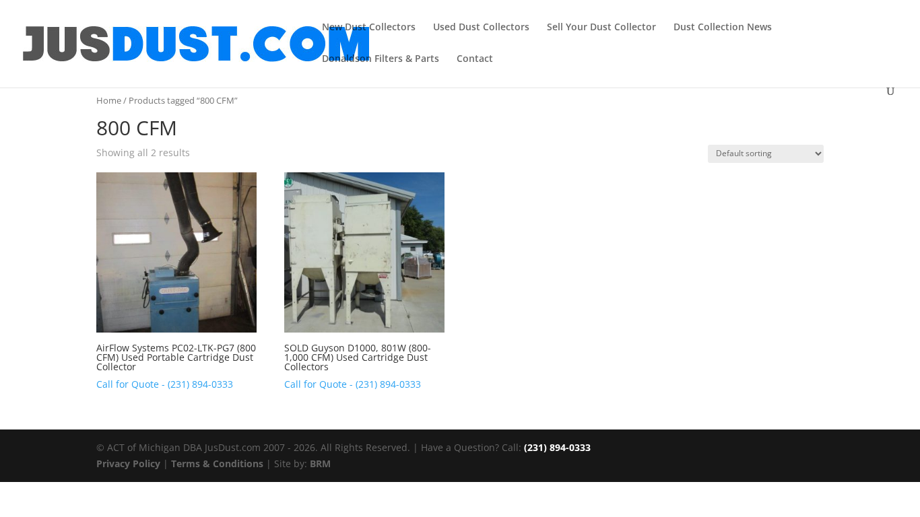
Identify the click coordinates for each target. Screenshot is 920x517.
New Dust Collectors (369, 27)
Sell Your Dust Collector (601, 27)
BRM (320, 463)
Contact (475, 59)
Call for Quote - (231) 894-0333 (164, 384)
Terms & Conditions (217, 463)
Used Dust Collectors (481, 27)
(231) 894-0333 (557, 447)
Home (108, 100)
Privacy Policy (128, 463)
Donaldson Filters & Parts (380, 59)
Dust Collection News (722, 27)
